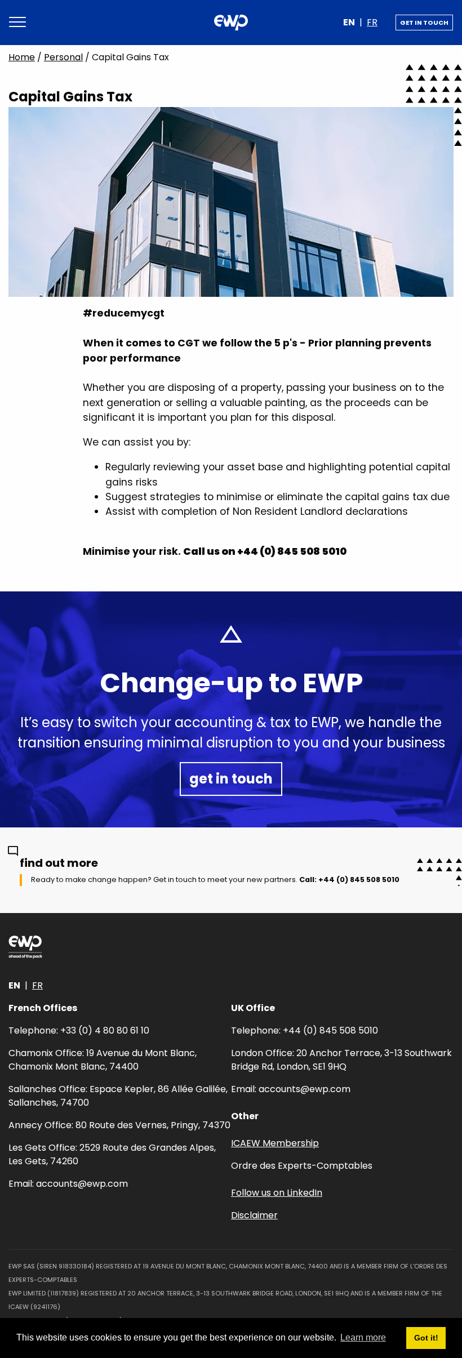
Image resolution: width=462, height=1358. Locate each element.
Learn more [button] (363, 1337)
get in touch (424, 22)
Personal (63, 57)
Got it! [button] (426, 1337)
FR (372, 22)
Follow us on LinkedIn (276, 1192)
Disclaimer (254, 1215)
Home (21, 57)
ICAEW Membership (275, 1143)
